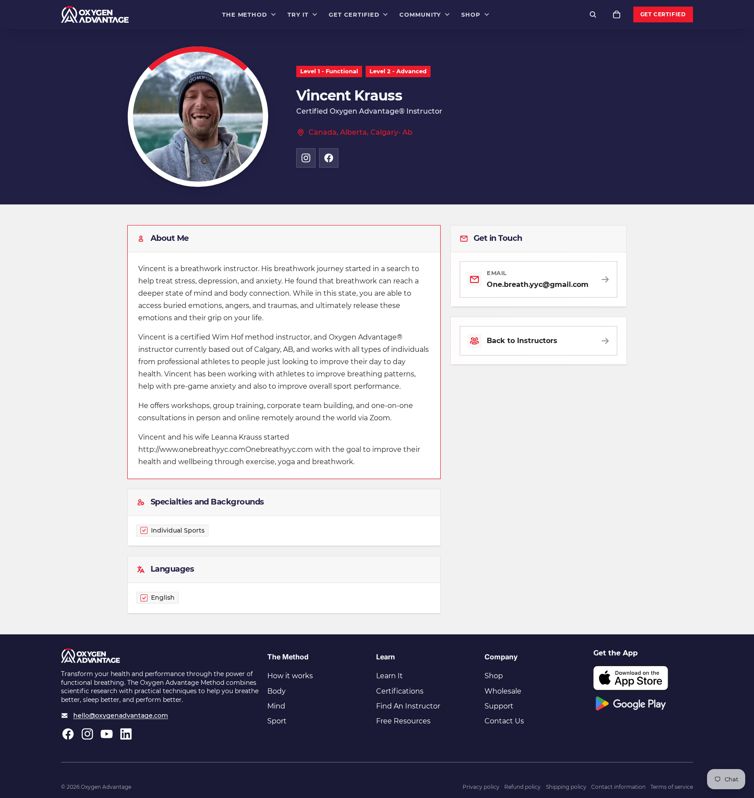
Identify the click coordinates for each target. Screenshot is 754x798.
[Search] (593, 14)
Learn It (389, 676)
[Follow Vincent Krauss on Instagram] (306, 158)
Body (276, 691)
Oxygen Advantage (106, 787)
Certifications (400, 691)
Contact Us (504, 721)
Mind (276, 706)
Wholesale (503, 691)
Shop (494, 676)
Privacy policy (481, 787)
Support (499, 706)
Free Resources (403, 721)
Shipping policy (566, 787)
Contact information (618, 787)
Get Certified (663, 14)
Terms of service (671, 787)
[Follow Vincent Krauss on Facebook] (328, 158)
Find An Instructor (408, 706)
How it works (290, 676)
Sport (277, 721)
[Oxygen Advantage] (95, 14)
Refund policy (522, 787)
